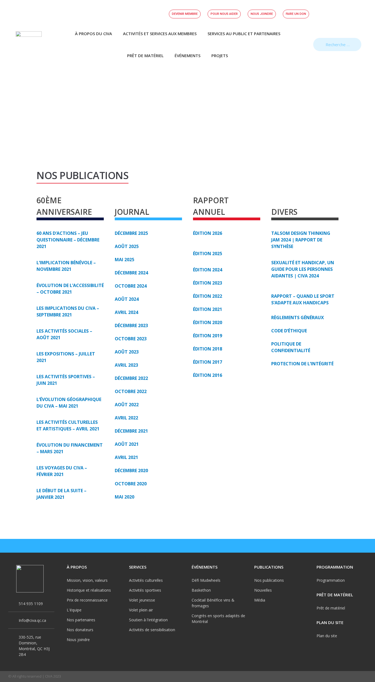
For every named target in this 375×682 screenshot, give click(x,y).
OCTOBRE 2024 (131, 286)
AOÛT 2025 (127, 246)
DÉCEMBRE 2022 (131, 378)
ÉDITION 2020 (207, 322)
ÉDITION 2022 (207, 296)
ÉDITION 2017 (207, 362)
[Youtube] (352, 546)
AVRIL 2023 (126, 365)
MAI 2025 (124, 260)
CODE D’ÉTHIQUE (289, 331)
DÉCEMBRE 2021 (131, 431)
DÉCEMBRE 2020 (131, 470)
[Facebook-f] (328, 546)
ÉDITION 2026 (207, 233)
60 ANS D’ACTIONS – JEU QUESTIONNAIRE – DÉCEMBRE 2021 (68, 239)
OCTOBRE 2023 (131, 339)
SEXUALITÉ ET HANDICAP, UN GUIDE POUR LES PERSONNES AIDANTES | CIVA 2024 (302, 269)
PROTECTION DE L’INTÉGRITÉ (302, 364)
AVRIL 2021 (126, 457)
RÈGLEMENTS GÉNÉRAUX (297, 317)
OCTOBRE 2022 (131, 391)
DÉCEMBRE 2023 (131, 325)
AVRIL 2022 (126, 418)
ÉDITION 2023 (207, 283)
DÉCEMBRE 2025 (131, 233)
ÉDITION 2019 (207, 336)
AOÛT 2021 (127, 444)
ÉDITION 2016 (207, 375)
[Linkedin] (364, 546)
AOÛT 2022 (127, 405)
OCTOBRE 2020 (131, 484)
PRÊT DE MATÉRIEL (145, 55)
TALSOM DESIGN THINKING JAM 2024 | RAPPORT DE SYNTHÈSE (300, 239)
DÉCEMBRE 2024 (131, 273)
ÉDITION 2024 (207, 270)
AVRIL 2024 (126, 312)
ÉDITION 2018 (207, 349)
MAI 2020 (124, 497)
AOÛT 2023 (127, 352)
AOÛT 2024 (127, 299)
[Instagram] (340, 546)
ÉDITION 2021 (207, 309)
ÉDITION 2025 (207, 253)
